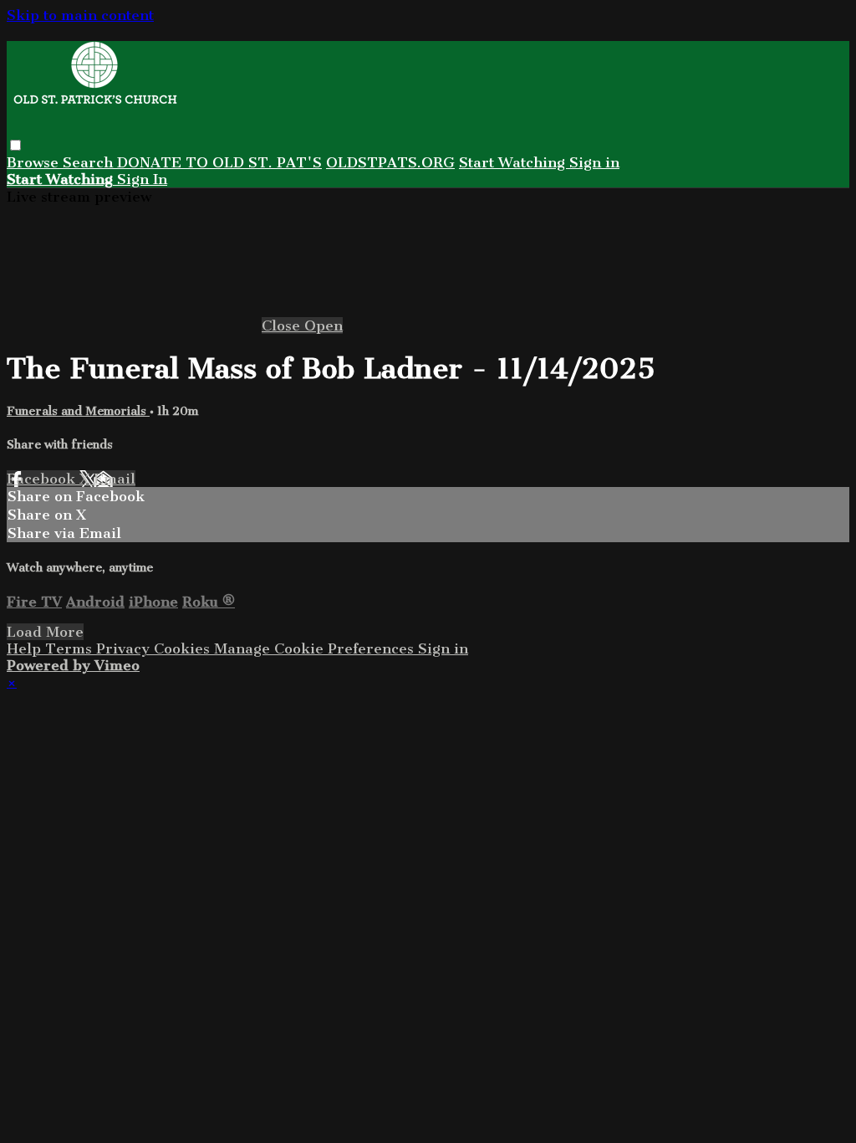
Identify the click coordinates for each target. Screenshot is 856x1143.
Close (283, 325)
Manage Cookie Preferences (316, 648)
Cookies (184, 648)
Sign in (594, 162)
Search (90, 162)
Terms (70, 648)
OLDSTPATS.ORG (390, 162)
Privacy (125, 648)
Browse (35, 162)
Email (114, 478)
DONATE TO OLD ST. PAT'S (219, 162)
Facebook (43, 478)
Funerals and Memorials (78, 411)
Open (323, 325)
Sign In (142, 179)
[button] (15, 145)
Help (26, 648)
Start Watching (514, 162)
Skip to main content (80, 15)
